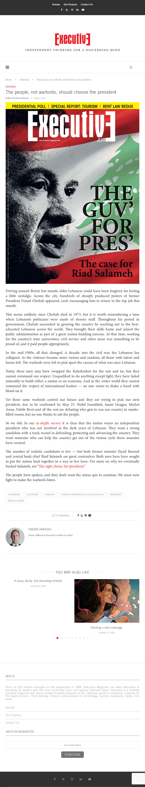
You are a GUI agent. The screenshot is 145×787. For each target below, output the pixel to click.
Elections (32, 494)
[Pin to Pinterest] (86, 515)
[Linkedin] (77, 9)
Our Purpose (70, 4)
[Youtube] (83, 9)
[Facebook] (61, 9)
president (115, 494)
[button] (11, 609)
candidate (14, 494)
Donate (56, 4)
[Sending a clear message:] (106, 600)
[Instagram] (72, 9)
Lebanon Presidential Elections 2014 (82, 494)
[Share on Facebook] (78, 515)
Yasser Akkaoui (22, 98)
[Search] (131, 67)
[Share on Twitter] (81, 515)
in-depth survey (48, 423)
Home (9, 79)
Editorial (24, 79)
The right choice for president (61, 466)
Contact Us (87, 4)
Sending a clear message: (107, 627)
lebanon (50, 494)
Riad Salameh (16, 501)
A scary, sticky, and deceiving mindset (38, 580)
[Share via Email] (89, 515)
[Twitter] (67, 10)
